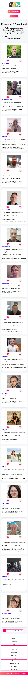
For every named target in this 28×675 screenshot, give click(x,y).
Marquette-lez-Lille (14, 663)
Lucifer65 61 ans (6, 246)
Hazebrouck (14, 655)
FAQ (8, 673)
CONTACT (24, 673)
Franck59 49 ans (6, 136)
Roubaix (14, 638)
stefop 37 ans (5, 430)
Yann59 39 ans (6, 576)
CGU (11, 673)
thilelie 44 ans (5, 503)
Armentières (14, 652)
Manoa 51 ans (5, 63)
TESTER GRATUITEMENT (14, 11)
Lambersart (14, 649)
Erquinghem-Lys (14, 666)
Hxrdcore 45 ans (6, 540)
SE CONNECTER (14, 16)
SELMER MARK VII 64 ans (8, 100)
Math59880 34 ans (7, 283)
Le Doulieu (14, 669)
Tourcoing (14, 641)
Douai (14, 644)
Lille (14, 635)
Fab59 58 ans (5, 320)
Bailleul (14, 660)
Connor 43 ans (5, 173)
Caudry (14, 658)
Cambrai (14, 647)
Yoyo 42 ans (5, 393)
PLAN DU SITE (17, 673)
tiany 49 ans (5, 466)
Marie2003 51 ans (6, 613)
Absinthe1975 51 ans (7, 210)
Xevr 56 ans (5, 356)
